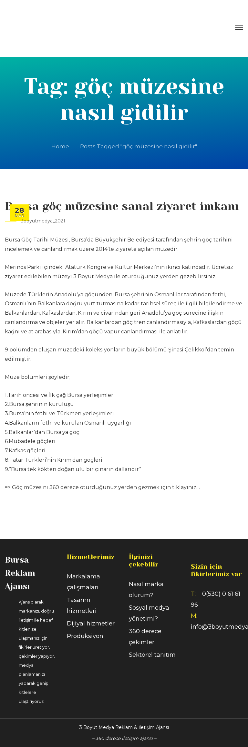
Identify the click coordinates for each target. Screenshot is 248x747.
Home (60, 146)
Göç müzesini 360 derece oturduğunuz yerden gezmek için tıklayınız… (106, 487)
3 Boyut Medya (93, 276)
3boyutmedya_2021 (43, 221)
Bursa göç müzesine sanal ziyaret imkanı (122, 206)
